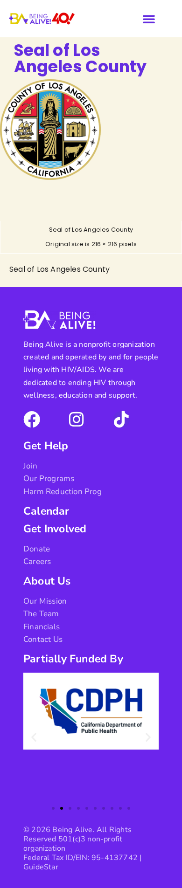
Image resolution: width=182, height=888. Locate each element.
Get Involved (54, 529)
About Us (47, 581)
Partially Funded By (73, 659)
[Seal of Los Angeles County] (50, 177)
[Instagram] (76, 419)
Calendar (46, 511)
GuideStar (40, 867)
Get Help (46, 446)
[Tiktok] (121, 419)
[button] (149, 18)
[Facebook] (31, 419)
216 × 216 (104, 244)
